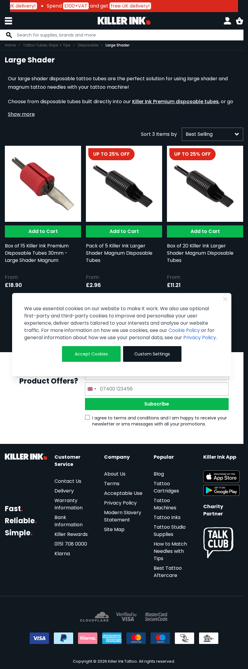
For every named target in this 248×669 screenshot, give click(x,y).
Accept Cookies (91, 354)
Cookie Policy (184, 330)
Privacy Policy (199, 337)
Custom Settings (152, 354)
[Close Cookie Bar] (225, 299)
